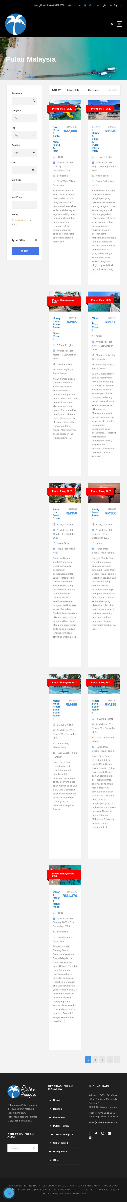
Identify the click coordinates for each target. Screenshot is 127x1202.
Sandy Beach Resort (95, 514)
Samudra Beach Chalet (56, 514)
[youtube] (85, 5)
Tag (13, 128)
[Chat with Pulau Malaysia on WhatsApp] (9, 1193)
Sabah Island (60, 1143)
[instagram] (90, 5)
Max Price (17, 197)
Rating (15, 214)
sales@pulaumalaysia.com (103, 1122)
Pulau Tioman (61, 1125)
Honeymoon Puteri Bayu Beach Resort (56, 709)
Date (14, 162)
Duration (16, 145)
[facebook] (74, 5)
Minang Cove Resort (95, 324)
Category (16, 110)
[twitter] (80, 5)
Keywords (17, 93)
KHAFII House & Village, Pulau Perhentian (96, 139)
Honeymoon (60, 1151)
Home (56, 1100)
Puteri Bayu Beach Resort (95, 706)
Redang (57, 1108)
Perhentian (59, 1117)
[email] (69, 5)
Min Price (16, 180)
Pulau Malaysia (64, 1134)
